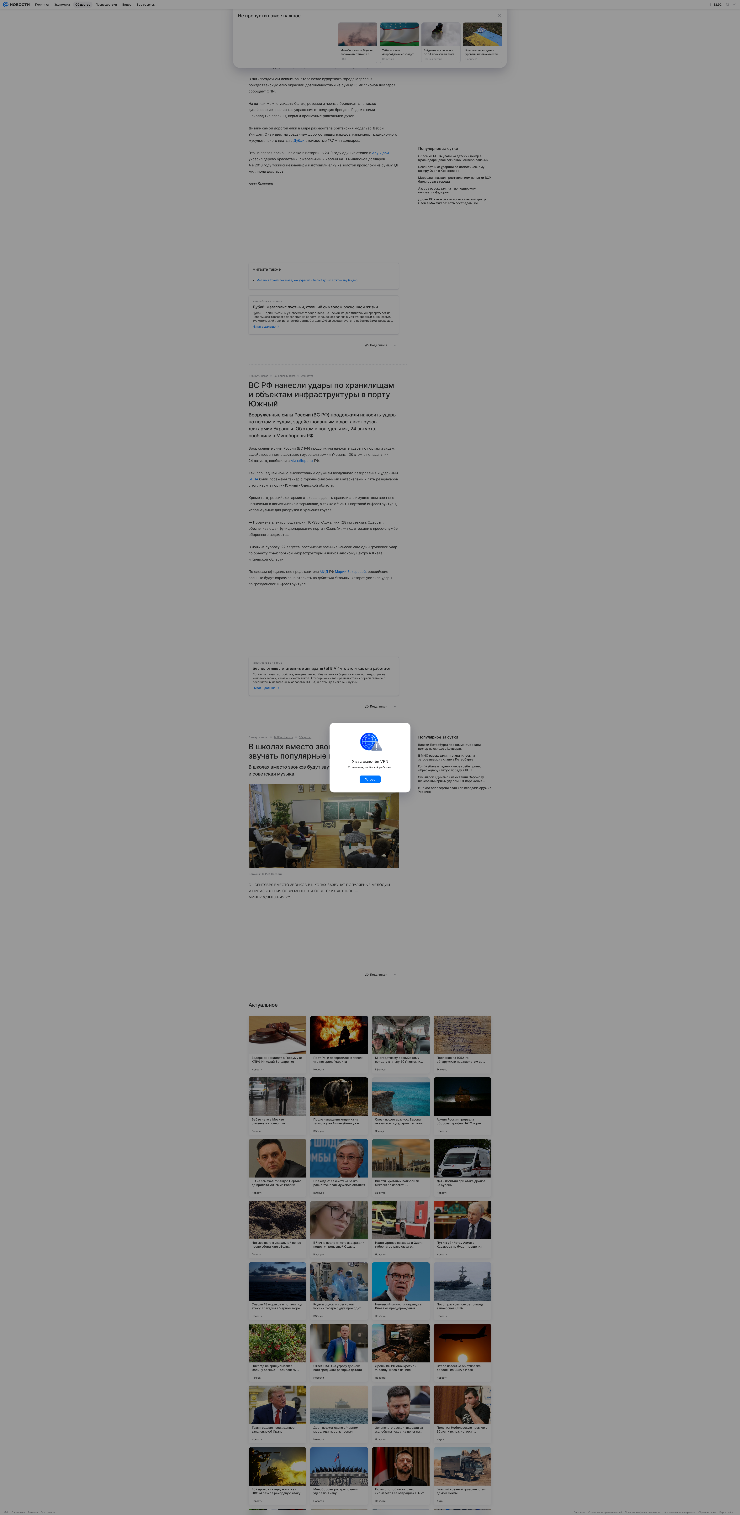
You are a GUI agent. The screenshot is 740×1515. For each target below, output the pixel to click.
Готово (370, 779)
